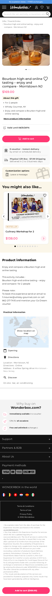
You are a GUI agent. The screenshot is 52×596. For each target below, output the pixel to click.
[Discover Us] (29, 472)
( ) (26, 590)
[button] (4, 216)
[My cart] (48, 7)
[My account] (36, 7)
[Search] (47, 14)
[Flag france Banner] (2, 495)
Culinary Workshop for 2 (20, 231)
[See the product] (43, 238)
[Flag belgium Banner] (8, 495)
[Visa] (5, 472)
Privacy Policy (26, 514)
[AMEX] (19, 472)
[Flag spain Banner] (26, 495)
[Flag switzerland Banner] (14, 495)
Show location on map (26, 332)
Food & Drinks (14, 21)
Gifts (4, 21)
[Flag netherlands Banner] (20, 495)
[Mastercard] (12, 472)
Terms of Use (25, 510)
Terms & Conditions (25, 506)
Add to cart (28, 138)
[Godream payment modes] (26, 478)
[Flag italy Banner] (32, 495)
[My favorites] (42, 7)
